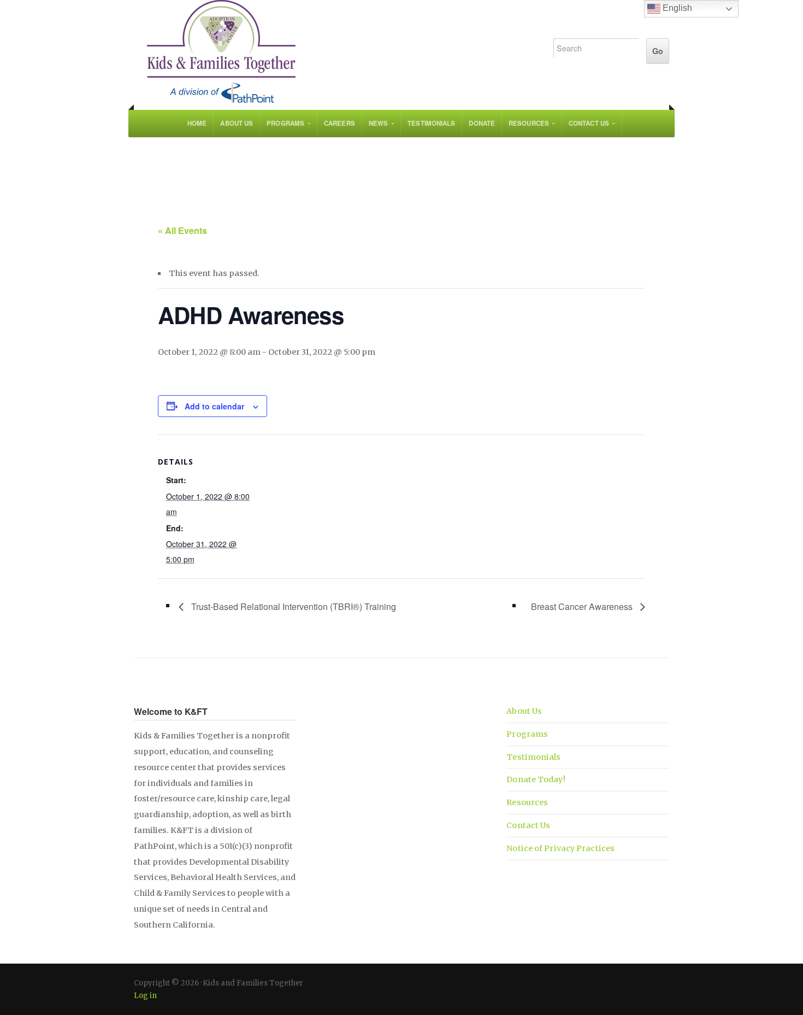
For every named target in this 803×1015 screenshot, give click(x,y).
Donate (482, 123)
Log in (145, 995)
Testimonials (431, 123)
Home (196, 123)
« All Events (182, 230)
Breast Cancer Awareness (583, 606)
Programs (285, 123)
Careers (339, 123)
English (676, 8)
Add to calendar (214, 406)
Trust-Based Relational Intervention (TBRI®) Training (292, 606)
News (378, 123)
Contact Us (589, 123)
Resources (529, 123)
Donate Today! (535, 779)
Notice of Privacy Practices (560, 848)
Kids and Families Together (331, 52)
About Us (236, 123)
